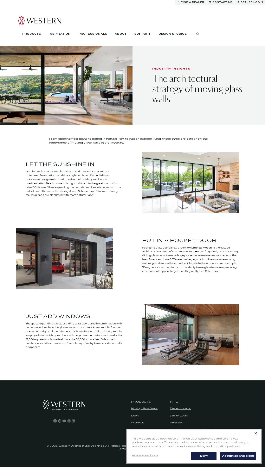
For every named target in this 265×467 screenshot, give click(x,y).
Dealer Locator (180, 408)
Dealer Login (179, 415)
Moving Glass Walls (144, 408)
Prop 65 (176, 422)
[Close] (255, 433)
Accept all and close (238, 456)
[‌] (55, 421)
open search (197, 34)
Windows (137, 422)
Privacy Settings (145, 456)
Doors (135, 415)
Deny (204, 456)
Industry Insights (171, 69)
